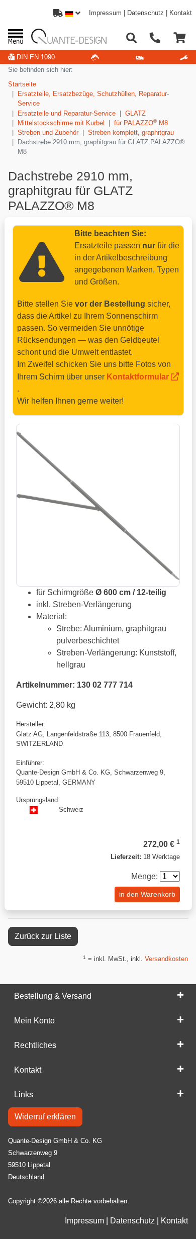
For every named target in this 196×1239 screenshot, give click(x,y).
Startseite (22, 84)
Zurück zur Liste (43, 936)
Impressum (105, 13)
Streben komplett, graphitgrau (131, 132)
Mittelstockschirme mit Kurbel (61, 123)
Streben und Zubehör (48, 132)
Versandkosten (166, 959)
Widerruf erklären (45, 1116)
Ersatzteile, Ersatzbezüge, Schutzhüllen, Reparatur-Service (93, 98)
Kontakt (180, 13)
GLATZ (135, 113)
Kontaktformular (138, 376)
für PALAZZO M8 (141, 122)
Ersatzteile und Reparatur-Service (67, 113)
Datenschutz (145, 13)
